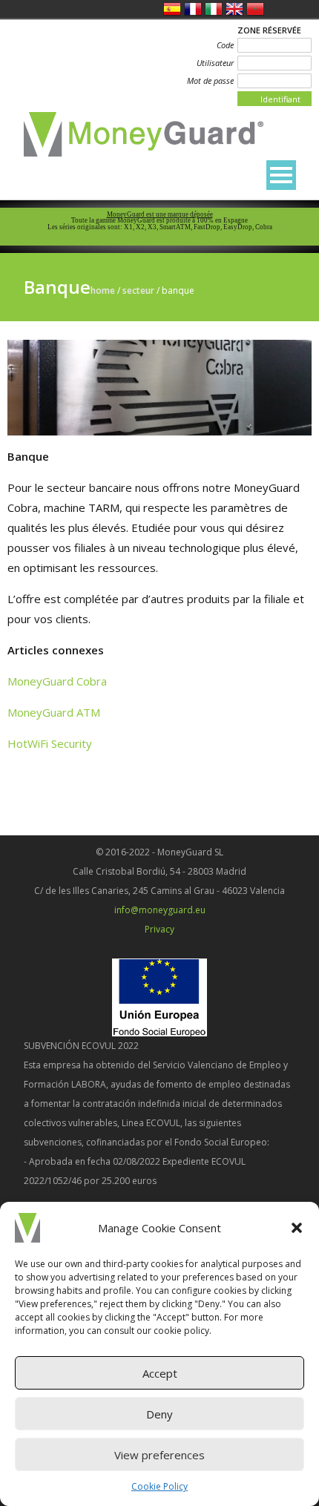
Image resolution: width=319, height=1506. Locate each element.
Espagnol (172, 9)
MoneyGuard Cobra (57, 681)
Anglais (234, 9)
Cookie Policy (159, 1486)
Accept (159, 1373)
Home (103, 290)
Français (193, 9)
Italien (214, 9)
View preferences (159, 1454)
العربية (255, 9)
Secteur (138, 290)
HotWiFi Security (49, 743)
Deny (159, 1414)
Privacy (159, 929)
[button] (296, 1227)
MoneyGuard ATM (53, 712)
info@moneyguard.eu (159, 910)
